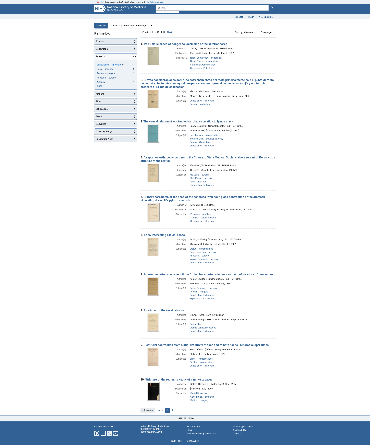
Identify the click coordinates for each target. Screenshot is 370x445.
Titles (99, 101)
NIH (180, 441)
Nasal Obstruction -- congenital (206, 57)
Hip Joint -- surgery (199, 174)
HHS (186, 441)
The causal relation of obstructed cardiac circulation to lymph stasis (188, 121)
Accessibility (239, 430)
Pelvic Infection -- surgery (203, 252)
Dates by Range (104, 131)
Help (251, 17)
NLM (173, 441)
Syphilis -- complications (202, 298)
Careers (237, 433)
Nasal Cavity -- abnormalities (204, 61)
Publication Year (104, 139)
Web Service (265, 17)
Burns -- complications (201, 358)
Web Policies (193, 426)
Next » (170, 32)
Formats (100, 41)
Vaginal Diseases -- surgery (204, 259)
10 (265, 32)
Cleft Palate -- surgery (201, 178)
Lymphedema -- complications (205, 135)
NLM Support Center (243, 426)
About (239, 17)
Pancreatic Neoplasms (201, 214)
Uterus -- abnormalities (201, 248)
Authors (100, 94)
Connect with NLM (103, 426)
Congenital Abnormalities (202, 64)
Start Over (101, 25)
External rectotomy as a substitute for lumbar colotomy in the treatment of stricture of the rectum (208, 274)
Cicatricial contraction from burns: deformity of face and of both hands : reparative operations (206, 345)
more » (100, 86)
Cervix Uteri (195, 324)
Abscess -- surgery (199, 255)
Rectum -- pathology (200, 104)
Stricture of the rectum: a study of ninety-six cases (178, 379)
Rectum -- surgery (199, 291)
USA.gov (194, 441)
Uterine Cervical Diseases (203, 327)
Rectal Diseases (198, 181)
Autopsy (101, 82)
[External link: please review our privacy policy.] (96, 433)
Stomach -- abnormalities (203, 217)
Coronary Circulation (200, 142)
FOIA (189, 430)
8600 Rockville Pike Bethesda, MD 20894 (151, 430)
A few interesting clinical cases (164, 235)
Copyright (101, 124)
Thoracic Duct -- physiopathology (206, 138)
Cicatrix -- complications (202, 362)
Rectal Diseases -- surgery (203, 288)
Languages (102, 109)
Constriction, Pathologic (202, 68)
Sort (244, 32)
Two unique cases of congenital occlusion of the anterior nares (185, 44)
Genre (99, 116)
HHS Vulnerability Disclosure (201, 433)
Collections (102, 49)
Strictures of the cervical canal (164, 310)
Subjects (100, 56)
